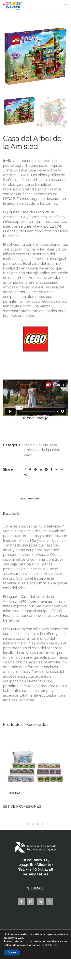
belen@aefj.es (35, 874)
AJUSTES (51, 945)
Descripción (29, 498)
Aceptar (12, 952)
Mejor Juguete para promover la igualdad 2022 (42, 450)
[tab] (29, 500)
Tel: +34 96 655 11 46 (35, 869)
